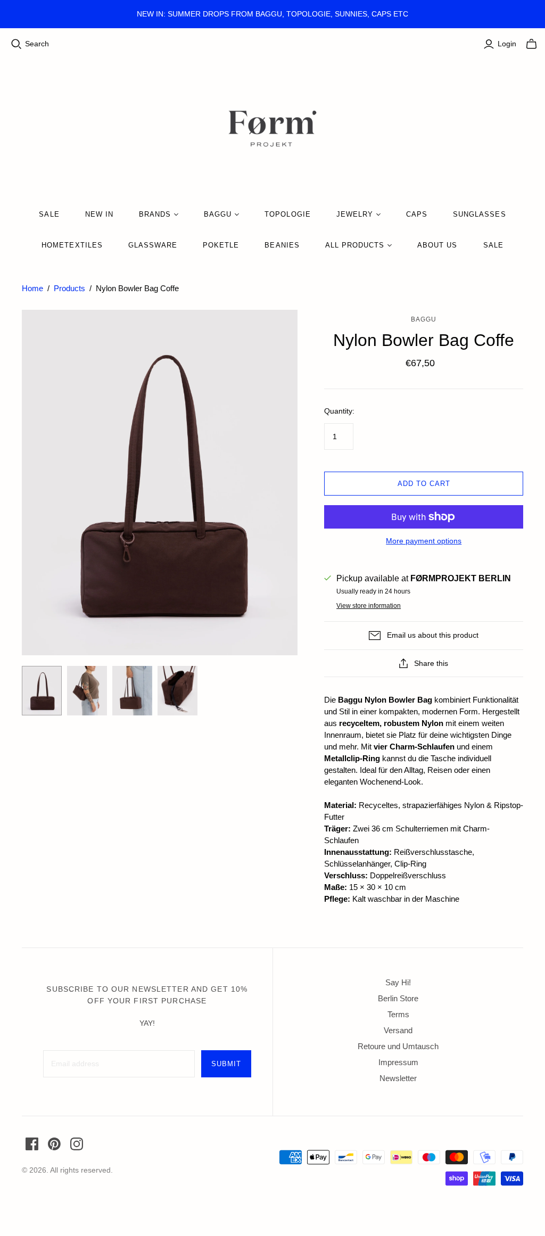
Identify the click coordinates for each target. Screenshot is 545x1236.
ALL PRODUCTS (354, 245)
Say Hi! (398, 982)
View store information (368, 605)
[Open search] (16, 44)
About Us (437, 245)
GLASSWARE (152, 245)
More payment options (423, 541)
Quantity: (339, 411)
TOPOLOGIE (287, 214)
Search (37, 43)
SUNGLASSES (479, 214)
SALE (49, 214)
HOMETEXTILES (72, 245)
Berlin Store (398, 998)
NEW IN (99, 214)
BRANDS (155, 214)
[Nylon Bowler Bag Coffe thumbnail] (42, 691)
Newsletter (398, 1078)
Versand (398, 1030)
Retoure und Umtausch (398, 1046)
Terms (398, 1014)
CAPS (416, 214)
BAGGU (218, 214)
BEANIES (282, 245)
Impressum (398, 1062)
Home (32, 288)
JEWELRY (354, 214)
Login (507, 43)
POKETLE (221, 245)
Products (69, 288)
